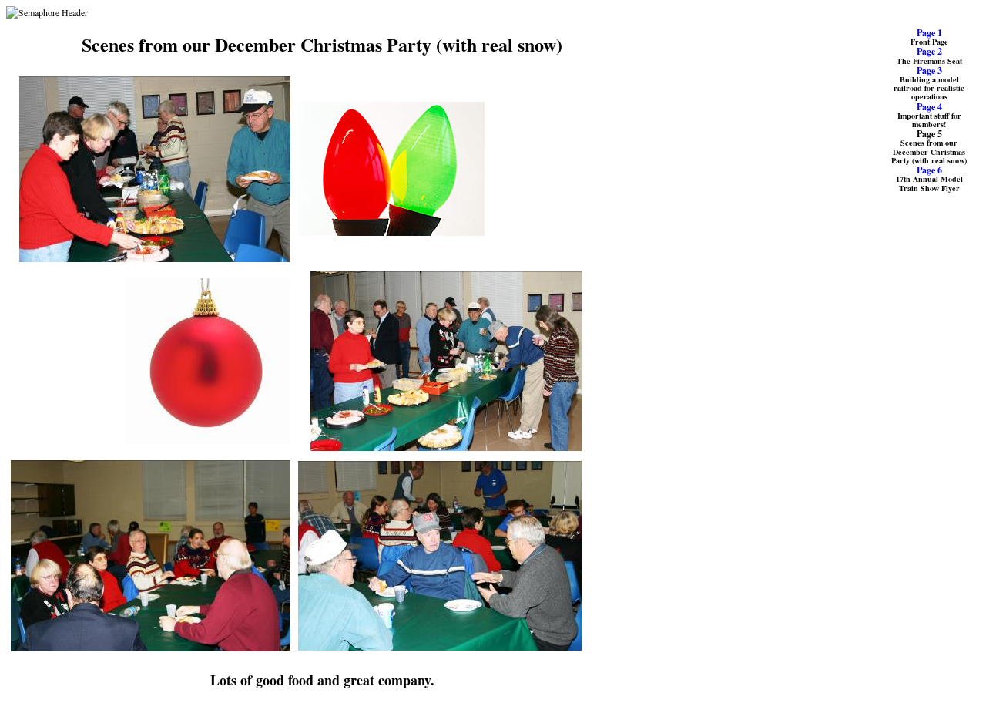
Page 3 (929, 70)
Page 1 (929, 32)
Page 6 (929, 170)
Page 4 (929, 106)
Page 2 (929, 51)
